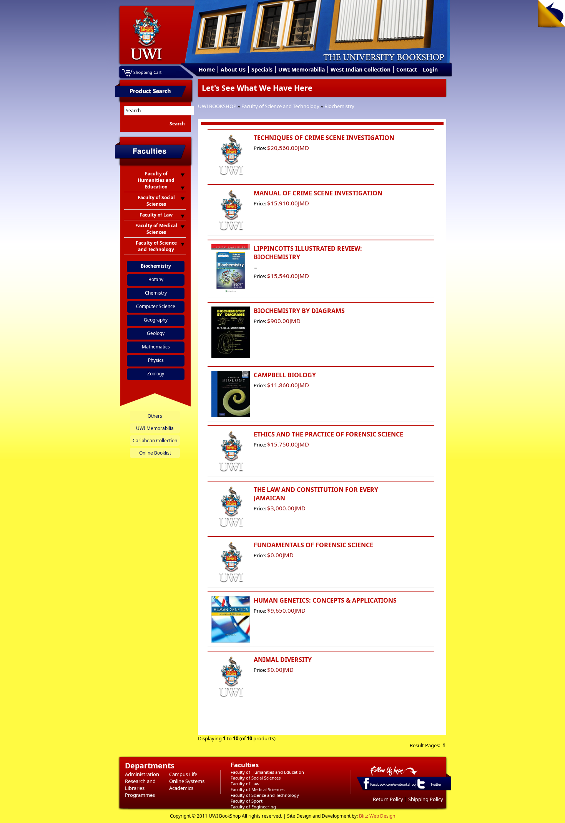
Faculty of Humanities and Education (267, 772)
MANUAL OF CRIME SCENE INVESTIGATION (318, 193)
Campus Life (183, 774)
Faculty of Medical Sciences (257, 789)
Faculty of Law (245, 783)
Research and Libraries (140, 784)
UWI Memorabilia (301, 69)
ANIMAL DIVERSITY (283, 659)
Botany (155, 279)
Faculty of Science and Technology (280, 106)
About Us (233, 69)
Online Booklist (155, 453)
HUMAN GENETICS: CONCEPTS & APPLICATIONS (325, 600)
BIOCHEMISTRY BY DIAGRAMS (299, 311)
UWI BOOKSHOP (217, 106)
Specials (262, 69)
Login (430, 69)
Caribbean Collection (155, 440)
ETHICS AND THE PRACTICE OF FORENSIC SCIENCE (328, 434)
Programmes (140, 794)
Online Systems (186, 781)
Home (207, 69)
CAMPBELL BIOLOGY (285, 375)
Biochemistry (339, 106)
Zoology (155, 373)
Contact (406, 69)
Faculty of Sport (247, 801)
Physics (156, 360)
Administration (142, 774)
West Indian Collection (361, 69)
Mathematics (156, 346)
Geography (156, 320)
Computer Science (155, 306)
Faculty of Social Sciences (256, 778)
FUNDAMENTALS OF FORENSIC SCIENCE (313, 545)
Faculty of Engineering (253, 807)
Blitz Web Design (377, 816)
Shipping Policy (425, 799)
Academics (181, 788)
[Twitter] (420, 788)
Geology (156, 333)
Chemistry (156, 293)
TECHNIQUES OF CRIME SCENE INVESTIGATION (324, 137)
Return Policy (388, 799)
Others (155, 416)
